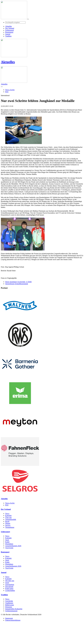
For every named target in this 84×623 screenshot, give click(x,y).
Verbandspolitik (10, 519)
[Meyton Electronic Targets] (20, 436)
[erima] (20, 407)
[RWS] (20, 348)
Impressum (9, 618)
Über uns (8, 517)
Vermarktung (9, 527)
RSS (6, 505)
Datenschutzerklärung (12, 620)
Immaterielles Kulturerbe (13, 609)
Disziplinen (9, 544)
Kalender (8, 515)
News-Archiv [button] (10, 90)
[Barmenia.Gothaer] (20, 378)
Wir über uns (9, 581)
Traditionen (9, 603)
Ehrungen (8, 607)
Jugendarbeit (9, 585)
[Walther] (20, 319)
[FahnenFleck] (20, 465)
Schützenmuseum (11, 611)
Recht (7, 521)
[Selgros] (20, 494)
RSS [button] (6, 92)
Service (7, 525)
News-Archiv (10, 503)
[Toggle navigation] (2, 86)
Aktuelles (8, 62)
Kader (7, 542)
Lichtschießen (10, 590)
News (7, 513)
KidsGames (9, 588)
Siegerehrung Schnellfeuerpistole (16, 284)
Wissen (7, 523)
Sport (7, 540)
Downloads (9, 586)
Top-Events (9, 548)
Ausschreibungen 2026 (13, 546)
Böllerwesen (9, 605)
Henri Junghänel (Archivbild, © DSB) (18, 282)
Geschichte (9, 601)
